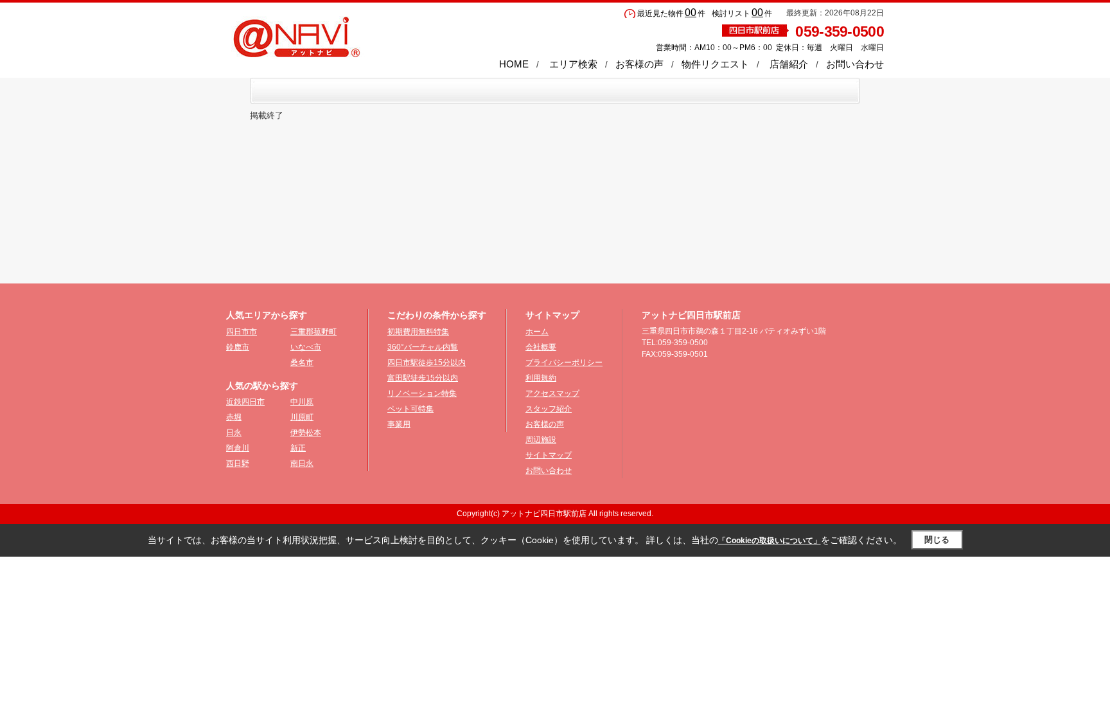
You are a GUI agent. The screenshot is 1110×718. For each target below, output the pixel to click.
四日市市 (241, 331)
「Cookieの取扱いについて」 (769, 540)
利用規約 (540, 377)
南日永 (301, 463)
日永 (234, 432)
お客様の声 (639, 63)
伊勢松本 (305, 432)
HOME (514, 63)
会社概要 (540, 347)
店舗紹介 (789, 63)
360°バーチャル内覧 (422, 347)
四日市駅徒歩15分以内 (426, 362)
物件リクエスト (715, 63)
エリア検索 (573, 63)
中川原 (301, 401)
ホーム (537, 331)
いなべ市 (305, 347)
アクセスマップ (552, 393)
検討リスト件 (742, 13)
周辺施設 (540, 439)
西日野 (237, 463)
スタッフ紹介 (548, 408)
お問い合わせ (855, 63)
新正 (298, 448)
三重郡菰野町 (313, 331)
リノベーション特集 (422, 393)
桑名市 (301, 362)
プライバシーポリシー (564, 362)
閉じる (936, 539)
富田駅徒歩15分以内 (422, 377)
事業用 (398, 424)
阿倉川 (237, 448)
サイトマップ (548, 455)
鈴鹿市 (237, 347)
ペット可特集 (410, 408)
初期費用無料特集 (418, 331)
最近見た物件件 (671, 13)
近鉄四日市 (245, 401)
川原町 (301, 417)
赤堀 (234, 417)
